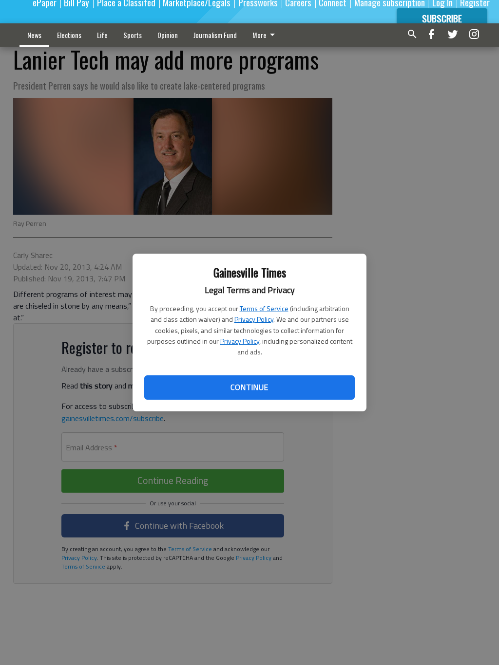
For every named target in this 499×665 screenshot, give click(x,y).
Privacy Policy (253, 319)
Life (102, 35)
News (34, 35)
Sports (132, 35)
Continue (249, 387)
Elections (69, 35)
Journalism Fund (215, 35)
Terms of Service (264, 308)
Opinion (167, 35)
